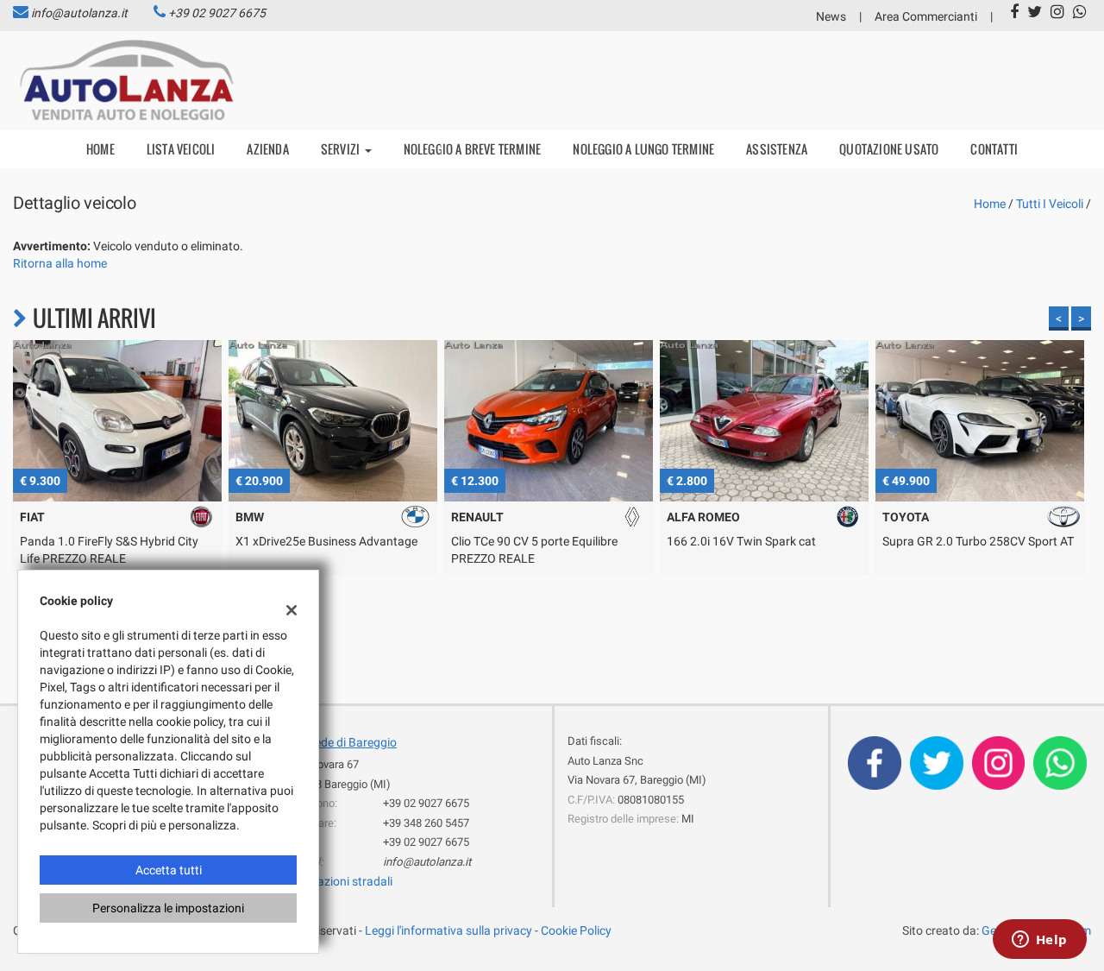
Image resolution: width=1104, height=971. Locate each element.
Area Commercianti (926, 16)
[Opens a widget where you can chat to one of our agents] (1039, 940)
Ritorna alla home (60, 263)
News (831, 16)
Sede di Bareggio (352, 742)
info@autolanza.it (79, 13)
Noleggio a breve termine (473, 149)
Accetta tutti (168, 870)
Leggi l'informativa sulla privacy (448, 930)
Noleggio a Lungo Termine (643, 149)
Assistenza (776, 149)
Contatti (994, 149)
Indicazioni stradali (342, 881)
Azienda (267, 149)
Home (100, 149)
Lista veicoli (181, 149)
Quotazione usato (888, 149)
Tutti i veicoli (1049, 204)
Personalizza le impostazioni (168, 908)
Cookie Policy (576, 930)
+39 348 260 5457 (426, 823)
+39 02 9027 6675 (217, 13)
